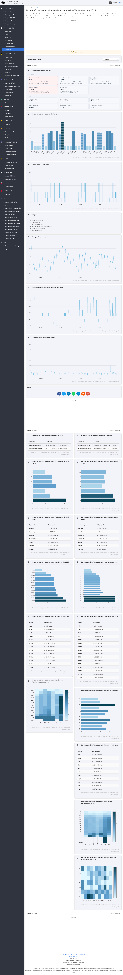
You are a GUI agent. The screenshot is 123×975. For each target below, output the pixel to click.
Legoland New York (10, 232)
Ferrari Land (8, 135)
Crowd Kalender (9, 46)
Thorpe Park (8, 148)
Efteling (7, 110)
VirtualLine (7, 37)
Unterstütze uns (9, 24)
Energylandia (8, 186)
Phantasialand (9, 63)
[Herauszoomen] (108, 120)
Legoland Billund (9, 176)
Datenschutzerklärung (11, 246)
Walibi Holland (9, 116)
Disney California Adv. (11, 217)
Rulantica (7, 60)
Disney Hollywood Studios (12, 208)
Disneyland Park (9, 214)
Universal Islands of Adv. (12, 223)
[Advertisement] (73, 34)
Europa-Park (36, 7)
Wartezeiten (8, 31)
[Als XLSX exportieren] (117, 120)
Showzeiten (8, 40)
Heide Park (8, 72)
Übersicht (7, 12)
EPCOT (6, 205)
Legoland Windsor (10, 151)
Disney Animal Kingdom (12, 211)
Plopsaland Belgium (10, 162)
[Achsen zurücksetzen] (114, 120)
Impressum (8, 249)
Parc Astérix (8, 89)
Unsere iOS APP (9, 18)
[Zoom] (99, 120)
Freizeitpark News (10, 15)
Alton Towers (8, 145)
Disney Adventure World (12, 86)
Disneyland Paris (9, 83)
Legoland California (10, 235)
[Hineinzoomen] (105, 120)
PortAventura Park (10, 132)
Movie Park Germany (11, 66)
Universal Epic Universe (12, 226)
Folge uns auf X (73, 956)
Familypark (8, 194)
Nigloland (7, 95)
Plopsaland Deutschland (12, 75)
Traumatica (8, 57)
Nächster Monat (115, 65)
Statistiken (7, 49)
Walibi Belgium (9, 165)
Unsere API (8, 21)
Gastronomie (8, 43)
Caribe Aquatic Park (10, 138)
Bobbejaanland (9, 168)
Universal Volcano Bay (11, 229)
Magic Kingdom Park (11, 202)
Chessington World (10, 154)
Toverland (7, 113)
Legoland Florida (9, 238)
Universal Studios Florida (12, 220)
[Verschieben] (102, 120)
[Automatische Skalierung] (111, 120)
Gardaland (7, 103)
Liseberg (7, 124)
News (6, 34)
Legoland (7, 69)
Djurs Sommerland (10, 179)
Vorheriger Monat (32, 65)
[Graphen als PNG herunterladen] (96, 120)
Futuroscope (8, 92)
